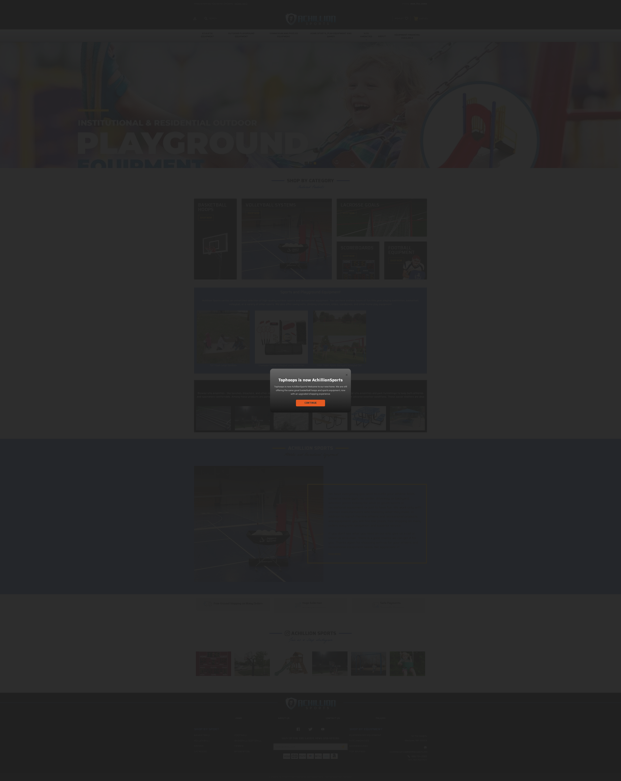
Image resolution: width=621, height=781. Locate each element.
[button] (346, 373)
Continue (311, 403)
